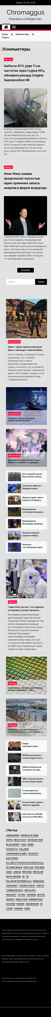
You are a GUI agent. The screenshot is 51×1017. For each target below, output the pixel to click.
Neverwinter (14, 342)
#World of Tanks (30, 835)
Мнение (20, 904)
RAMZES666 (38, 881)
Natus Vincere (13, 877)
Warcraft (11, 895)
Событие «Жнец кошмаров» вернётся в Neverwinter (22, 419)
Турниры (18, 909)
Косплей (10, 904)
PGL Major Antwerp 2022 (19, 881)
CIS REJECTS (12, 849)
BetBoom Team (35, 840)
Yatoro (21, 895)
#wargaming (12, 835)
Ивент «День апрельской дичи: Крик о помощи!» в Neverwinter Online (25, 349)
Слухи (9, 909)
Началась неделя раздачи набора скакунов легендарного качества (30, 534)
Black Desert (13, 844)
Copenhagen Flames (16, 854)
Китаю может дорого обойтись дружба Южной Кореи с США (32, 804)
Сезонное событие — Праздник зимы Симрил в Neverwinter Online (33, 487)
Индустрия (21, 899)
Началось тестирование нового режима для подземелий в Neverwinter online (33, 546)
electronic (12, 858)
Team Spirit (12, 886)
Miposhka (27, 872)
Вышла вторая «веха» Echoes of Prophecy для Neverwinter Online (33, 499)
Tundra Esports (14, 890)
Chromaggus (25, 12)
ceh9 (23, 844)
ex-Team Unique (14, 867)
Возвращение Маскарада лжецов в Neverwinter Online (32, 522)
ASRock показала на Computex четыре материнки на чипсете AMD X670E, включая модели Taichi (32, 768)
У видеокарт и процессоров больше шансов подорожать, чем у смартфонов (25, 689)
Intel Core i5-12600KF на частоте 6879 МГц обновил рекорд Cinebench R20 (32, 815)
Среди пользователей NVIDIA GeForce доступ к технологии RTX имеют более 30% (32, 745)
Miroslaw (38, 872)
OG (27, 877)
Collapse (24, 849)
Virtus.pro (30, 890)
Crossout (33, 854)
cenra (30, 844)
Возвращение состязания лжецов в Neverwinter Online (32, 510)
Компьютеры (35, 899)
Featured (39, 867)
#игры (9, 840)
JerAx (9, 872)
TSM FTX (40, 886)
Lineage (17, 872)
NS (23, 877)
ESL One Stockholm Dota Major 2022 (25, 863)
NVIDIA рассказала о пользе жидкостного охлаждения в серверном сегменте (32, 756)
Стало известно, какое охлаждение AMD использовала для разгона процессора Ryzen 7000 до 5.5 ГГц (31, 792)
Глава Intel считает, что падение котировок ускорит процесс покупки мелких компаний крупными (26, 609)
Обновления (32, 904)
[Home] (6, 27)
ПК (41, 904)
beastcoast (20, 840)
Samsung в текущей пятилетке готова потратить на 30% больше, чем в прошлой (26, 731)
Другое (41, 895)
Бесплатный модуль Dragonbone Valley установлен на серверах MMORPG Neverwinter (24, 461)
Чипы (27, 909)
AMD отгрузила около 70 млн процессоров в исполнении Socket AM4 (32, 780)
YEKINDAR (31, 895)
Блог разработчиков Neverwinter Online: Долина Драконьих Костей (32, 475)
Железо (8, 59)
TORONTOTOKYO (27, 886)
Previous (25, 270)
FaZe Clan (28, 867)
